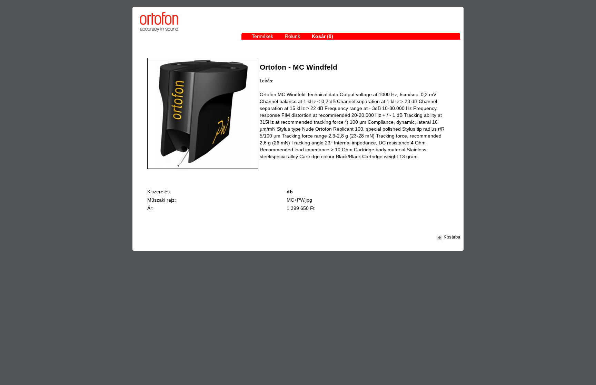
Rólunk (292, 36)
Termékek (262, 36)
